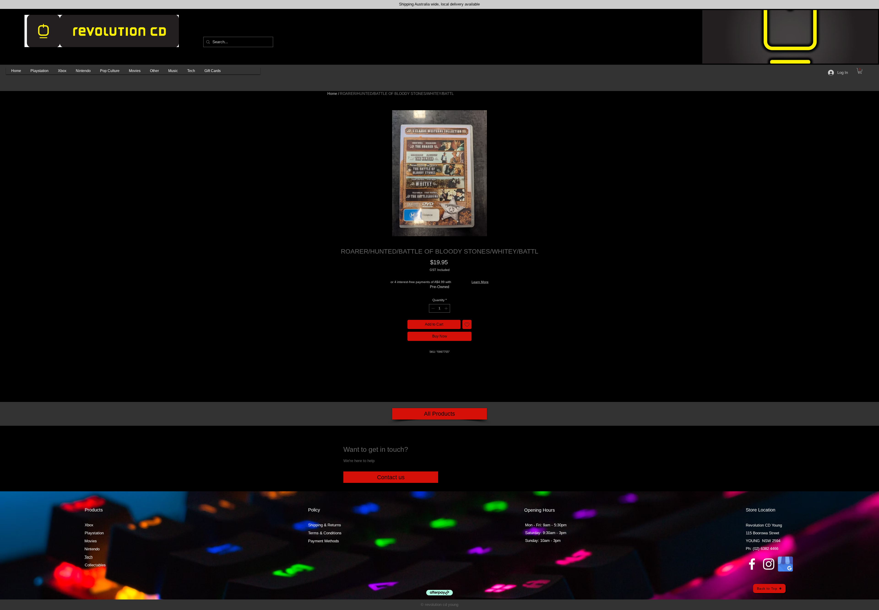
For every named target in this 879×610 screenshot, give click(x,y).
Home (332, 94)
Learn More (480, 282)
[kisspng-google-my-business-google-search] (785, 564)
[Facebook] (752, 564)
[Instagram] (768, 564)
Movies (90, 541)
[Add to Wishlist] (467, 324)
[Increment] (446, 308)
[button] (39, 71)
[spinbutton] (439, 308)
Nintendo (92, 549)
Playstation (94, 533)
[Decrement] (432, 308)
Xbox (89, 525)
